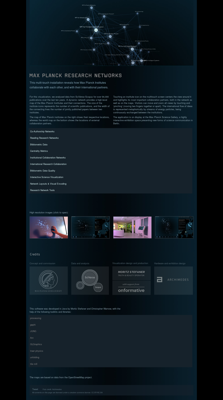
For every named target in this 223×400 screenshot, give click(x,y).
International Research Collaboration (48, 164)
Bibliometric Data (38, 144)
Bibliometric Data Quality (42, 170)
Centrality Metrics (39, 151)
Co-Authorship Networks (42, 131)
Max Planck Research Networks (112, 73)
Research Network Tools (42, 190)
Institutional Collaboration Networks (48, 157)
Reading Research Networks (44, 137)
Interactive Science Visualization (46, 177)
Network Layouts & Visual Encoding (48, 183)
